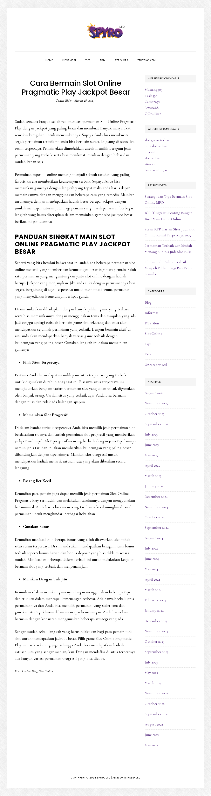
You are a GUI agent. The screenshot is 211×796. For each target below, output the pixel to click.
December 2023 (156, 621)
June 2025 (152, 444)
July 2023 (151, 662)
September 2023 (156, 651)
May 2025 (151, 455)
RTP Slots (152, 323)
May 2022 (151, 745)
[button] (165, 56)
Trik (148, 354)
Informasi (152, 312)
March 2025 (153, 475)
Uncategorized (156, 364)
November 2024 (156, 507)
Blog (34, 671)
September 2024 (157, 527)
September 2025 (156, 424)
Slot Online (46, 671)
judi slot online (156, 146)
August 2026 (154, 393)
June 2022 (152, 734)
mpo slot (151, 152)
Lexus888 (152, 107)
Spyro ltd (105, 31)
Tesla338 (151, 95)
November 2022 (156, 693)
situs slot (151, 164)
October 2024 (155, 517)
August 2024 (154, 538)
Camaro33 (152, 101)
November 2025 (156, 403)
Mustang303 (153, 89)
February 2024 (155, 600)
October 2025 (154, 413)
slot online (153, 158)
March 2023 (153, 683)
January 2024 (154, 610)
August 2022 (154, 724)
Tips (148, 344)
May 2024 (151, 569)
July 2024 (151, 548)
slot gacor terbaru (158, 140)
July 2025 (151, 434)
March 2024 (153, 589)
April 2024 (152, 579)
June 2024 (152, 558)
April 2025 (152, 465)
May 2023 (151, 672)
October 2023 (154, 641)
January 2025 (154, 486)
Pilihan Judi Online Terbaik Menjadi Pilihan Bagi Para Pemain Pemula (170, 268)
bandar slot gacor (158, 170)
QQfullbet (153, 113)
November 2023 (156, 631)
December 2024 (156, 496)
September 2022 (156, 714)
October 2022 (154, 703)
